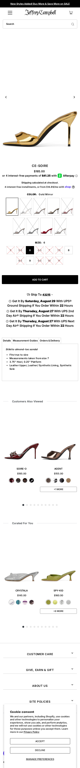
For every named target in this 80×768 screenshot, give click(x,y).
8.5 (20, 260)
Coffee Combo (31, 602)
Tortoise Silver (25, 480)
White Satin (68, 602)
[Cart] (71, 13)
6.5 (39, 250)
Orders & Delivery (50, 340)
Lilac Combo (25, 602)
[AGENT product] (58, 436)
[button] (23, 505)
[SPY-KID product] (58, 558)
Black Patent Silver (31, 480)
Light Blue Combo (18, 602)
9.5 (39, 260)
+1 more (58, 489)
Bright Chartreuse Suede (48, 602)
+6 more (58, 611)
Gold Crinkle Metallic (55, 602)
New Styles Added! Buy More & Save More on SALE (40, 3)
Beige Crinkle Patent (68, 480)
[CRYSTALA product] (21, 558)
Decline (40, 750)
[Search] (72, 24)
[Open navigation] (10, 12)
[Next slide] (74, 97)
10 (49, 260)
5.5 (20, 250)
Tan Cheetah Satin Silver (18, 480)
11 (59, 260)
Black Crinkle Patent (61, 480)
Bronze (48, 480)
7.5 (58, 250)
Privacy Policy (31, 732)
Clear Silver (11, 602)
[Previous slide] (6, 97)
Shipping (26, 182)
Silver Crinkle (61, 602)
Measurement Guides (25, 340)
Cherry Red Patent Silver (11, 480)
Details (7, 340)
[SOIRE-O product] (21, 436)
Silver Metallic (55, 480)
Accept (40, 741)
